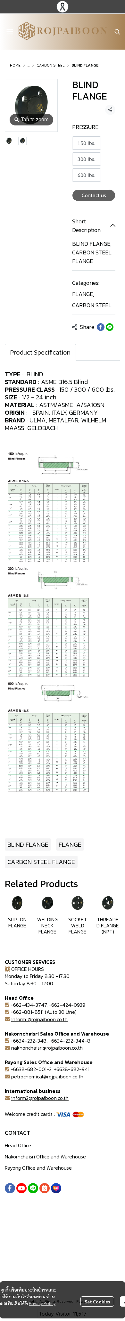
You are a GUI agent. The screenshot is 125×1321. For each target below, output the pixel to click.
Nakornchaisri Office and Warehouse (45, 1156)
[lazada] (56, 1188)
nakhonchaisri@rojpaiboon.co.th (47, 1048)
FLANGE (83, 294)
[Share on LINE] (109, 327)
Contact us (94, 195)
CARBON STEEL (50, 65)
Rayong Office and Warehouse (38, 1168)
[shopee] (44, 1188)
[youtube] (21, 1188)
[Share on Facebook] (100, 327)
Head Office (18, 1145)
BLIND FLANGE (27, 844)
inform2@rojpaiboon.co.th (40, 1098)
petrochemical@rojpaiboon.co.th (47, 1076)
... (28, 65)
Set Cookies (97, 1301)
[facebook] (10, 1188)
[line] (33, 1188)
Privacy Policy (42, 1303)
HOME (15, 65)
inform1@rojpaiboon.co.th (39, 1019)
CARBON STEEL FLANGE (41, 862)
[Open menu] (9, 31)
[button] (117, 31)
